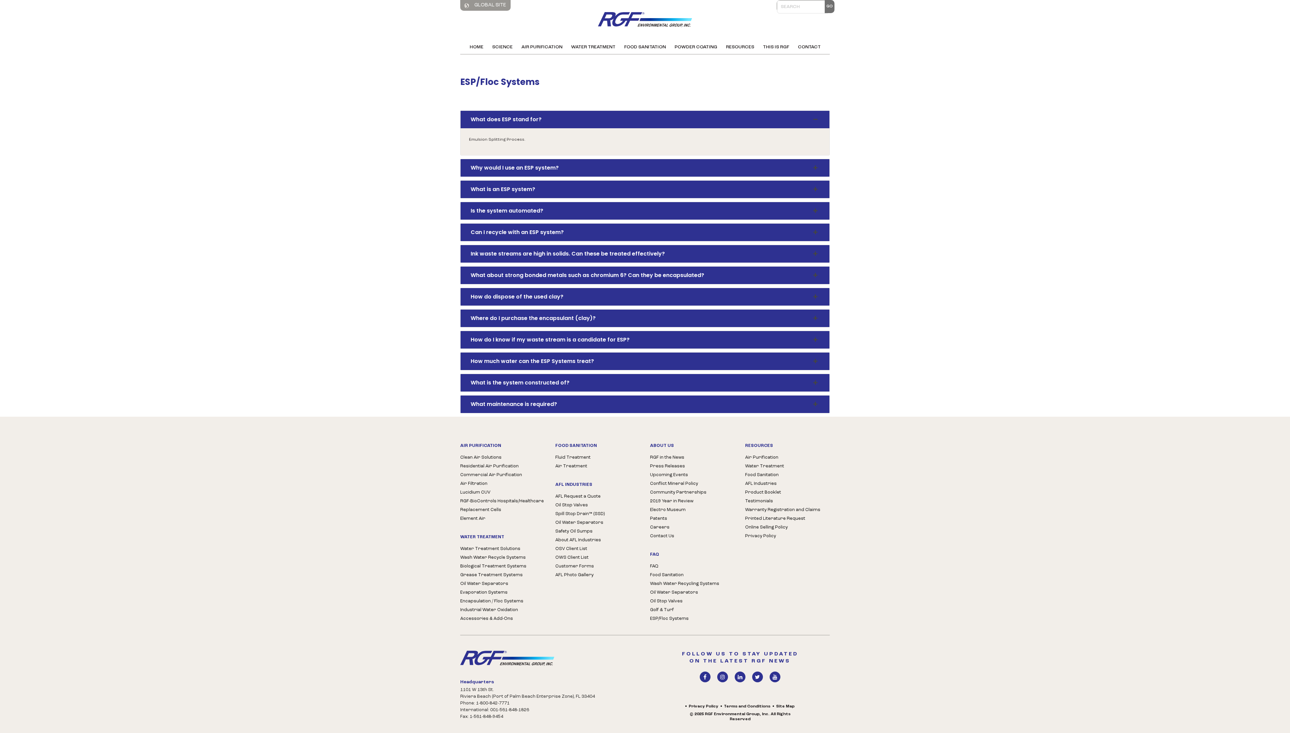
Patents (658, 518)
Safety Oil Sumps (574, 531)
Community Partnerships (678, 492)
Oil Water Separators (484, 584)
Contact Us (662, 536)
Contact (809, 47)
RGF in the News (667, 457)
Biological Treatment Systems (493, 566)
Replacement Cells (480, 510)
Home (476, 47)
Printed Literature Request (775, 518)
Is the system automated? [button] (507, 211)
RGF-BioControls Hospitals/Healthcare (502, 501)
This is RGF (776, 47)
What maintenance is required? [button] (514, 404)
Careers (660, 527)
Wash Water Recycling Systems (684, 584)
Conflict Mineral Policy (674, 484)
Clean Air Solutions (481, 457)
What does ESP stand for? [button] (506, 119)
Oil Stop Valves (571, 505)
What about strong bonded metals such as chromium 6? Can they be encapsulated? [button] (587, 275)
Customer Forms (574, 566)
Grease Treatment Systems (491, 575)
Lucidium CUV (475, 492)
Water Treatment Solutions (490, 549)
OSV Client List (571, 549)
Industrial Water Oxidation (489, 610)
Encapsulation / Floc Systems (491, 601)
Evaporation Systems (484, 592)
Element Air (472, 518)
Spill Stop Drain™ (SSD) (580, 514)
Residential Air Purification (489, 466)
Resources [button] (740, 47)
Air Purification (541, 47)
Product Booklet (763, 492)
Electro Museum (668, 510)
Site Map (785, 706)
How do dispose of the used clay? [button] (517, 297)
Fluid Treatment (573, 457)
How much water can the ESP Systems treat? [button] (532, 361)
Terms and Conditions (747, 706)
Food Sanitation (645, 47)
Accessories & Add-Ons (486, 618)
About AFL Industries (578, 540)
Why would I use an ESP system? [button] (515, 168)
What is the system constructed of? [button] (520, 382)
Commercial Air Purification (491, 475)
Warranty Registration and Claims (782, 510)
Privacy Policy (760, 536)
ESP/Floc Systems (669, 618)
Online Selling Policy (766, 527)
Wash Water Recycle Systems (493, 557)
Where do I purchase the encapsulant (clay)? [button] (533, 318)
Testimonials (759, 501)
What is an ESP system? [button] (503, 189)
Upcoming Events (669, 475)
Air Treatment (571, 466)
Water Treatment (593, 47)
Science (502, 47)
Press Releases (667, 466)
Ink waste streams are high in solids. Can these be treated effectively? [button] (568, 254)
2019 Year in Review (671, 501)
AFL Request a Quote (578, 496)
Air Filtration (473, 484)
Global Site (489, 5)
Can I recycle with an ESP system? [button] (517, 232)
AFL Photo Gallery (574, 575)
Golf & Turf (662, 610)
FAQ (654, 566)
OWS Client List (572, 557)
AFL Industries (761, 484)
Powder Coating (696, 47)
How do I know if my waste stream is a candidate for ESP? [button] (550, 339)
